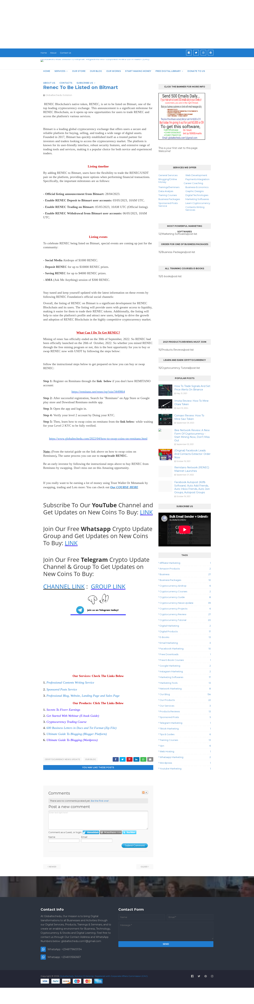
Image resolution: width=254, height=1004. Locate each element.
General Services (167, 175)
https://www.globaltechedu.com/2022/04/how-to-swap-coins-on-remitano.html (98, 438)
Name (51, 837)
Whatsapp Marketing (185, 757)
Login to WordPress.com (111, 832)
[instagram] (203, 52)
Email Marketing (185, 642)
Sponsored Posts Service (168, 204)
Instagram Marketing (185, 671)
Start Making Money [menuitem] (138, 71)
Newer (52, 866)
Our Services (185, 705)
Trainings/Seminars (168, 187)
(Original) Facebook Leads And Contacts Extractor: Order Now (192, 454)
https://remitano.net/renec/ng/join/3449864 (98, 391)
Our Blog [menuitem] (96, 71)
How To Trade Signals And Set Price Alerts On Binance (192, 388)
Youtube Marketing (185, 768)
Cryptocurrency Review (185, 614)
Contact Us (65, 52)
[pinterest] (210, 52)
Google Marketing (185, 665)
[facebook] (189, 52)
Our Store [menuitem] (79, 71)
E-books (185, 637)
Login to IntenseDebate (91, 832)
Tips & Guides (185, 734)
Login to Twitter (129, 832)
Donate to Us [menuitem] (196, 71)
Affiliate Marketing (185, 562)
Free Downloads (185, 654)
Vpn (185, 745)
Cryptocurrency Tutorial (185, 620)
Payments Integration (197, 179)
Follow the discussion (145, 792)
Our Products (185, 700)
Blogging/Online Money (167, 180)
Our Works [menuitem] (113, 71)
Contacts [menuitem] (65, 83)
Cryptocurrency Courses (185, 591)
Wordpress (185, 762)
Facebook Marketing (185, 648)
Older (144, 866)
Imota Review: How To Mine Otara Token (191, 402)
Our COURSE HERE (124, 487)
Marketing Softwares (197, 199)
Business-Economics (196, 187)
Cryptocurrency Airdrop (185, 585)
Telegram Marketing (185, 722)
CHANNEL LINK (64, 586)
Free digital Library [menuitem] (168, 71)
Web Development (196, 175)
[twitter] (196, 52)
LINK (146, 512)
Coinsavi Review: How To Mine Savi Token (189, 417)
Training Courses (167, 195)
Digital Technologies (196, 195)
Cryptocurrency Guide (185, 597)
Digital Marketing (185, 625)
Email (84, 837)
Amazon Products (185, 568)
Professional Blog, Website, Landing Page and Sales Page (83, 695)
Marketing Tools (185, 682)
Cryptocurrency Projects (185, 608)
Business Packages (169, 199)
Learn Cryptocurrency (197, 203)
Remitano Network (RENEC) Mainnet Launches (191, 469)
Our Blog (90, 759)
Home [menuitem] (46, 71)
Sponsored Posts (185, 717)
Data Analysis (165, 191)
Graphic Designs (194, 191)
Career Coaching (193, 183)
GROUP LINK (108, 586)
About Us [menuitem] (49, 83)
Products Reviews (185, 711)
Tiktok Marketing (185, 728)
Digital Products (185, 631)
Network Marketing (185, 688)
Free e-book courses (185, 660)
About (53, 52)
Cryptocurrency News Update (62, 759)
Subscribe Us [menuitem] (85, 83)
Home (44, 52)
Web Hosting (185, 751)
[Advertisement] (103, 24)
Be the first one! (100, 800)
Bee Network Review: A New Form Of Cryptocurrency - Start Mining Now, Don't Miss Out (192, 435)
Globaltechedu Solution (58, 95)
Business (185, 574)
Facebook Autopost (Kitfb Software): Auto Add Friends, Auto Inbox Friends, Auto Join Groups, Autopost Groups (192, 487)
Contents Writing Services (194, 208)
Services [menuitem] (59, 71)
